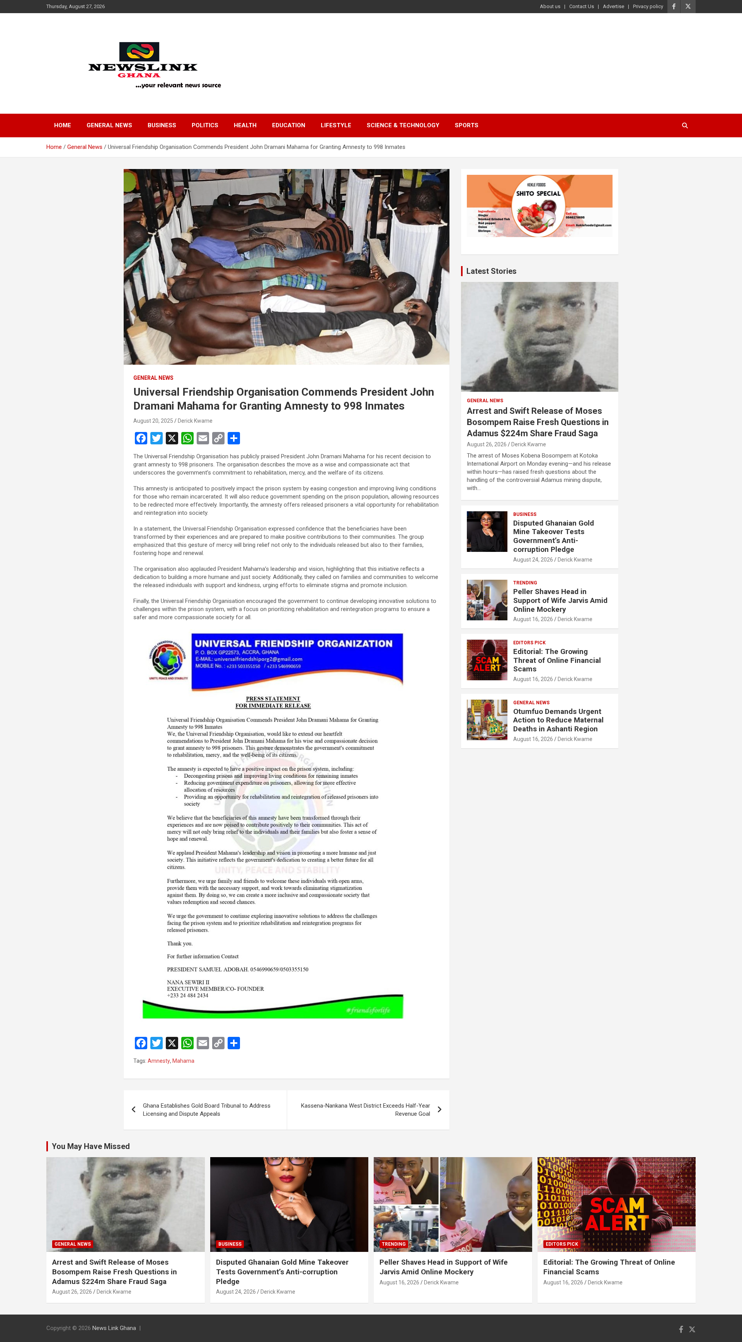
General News (109, 125)
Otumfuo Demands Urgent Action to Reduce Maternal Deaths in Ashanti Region (558, 720)
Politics (205, 125)
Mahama (183, 1061)
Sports (466, 125)
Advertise (613, 6)
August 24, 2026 (533, 560)
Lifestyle (336, 125)
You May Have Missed (91, 1146)
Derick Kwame (195, 421)
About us (550, 6)
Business (162, 125)
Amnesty (159, 1061)
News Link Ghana (114, 1328)
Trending (525, 583)
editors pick (529, 642)
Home (62, 125)
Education (288, 125)
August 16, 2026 (533, 619)
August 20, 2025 (153, 421)
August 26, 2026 (487, 444)
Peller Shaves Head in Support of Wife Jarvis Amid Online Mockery (560, 600)
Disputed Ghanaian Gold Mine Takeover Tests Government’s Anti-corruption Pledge (553, 536)
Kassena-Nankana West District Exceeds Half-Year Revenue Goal (365, 1109)
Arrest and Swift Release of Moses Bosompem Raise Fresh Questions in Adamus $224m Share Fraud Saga (538, 422)
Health (245, 125)
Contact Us (581, 6)
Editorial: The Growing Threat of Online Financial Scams (557, 660)
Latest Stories (491, 271)
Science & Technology (403, 125)
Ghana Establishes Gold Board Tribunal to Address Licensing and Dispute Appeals (207, 1109)
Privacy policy (648, 6)
